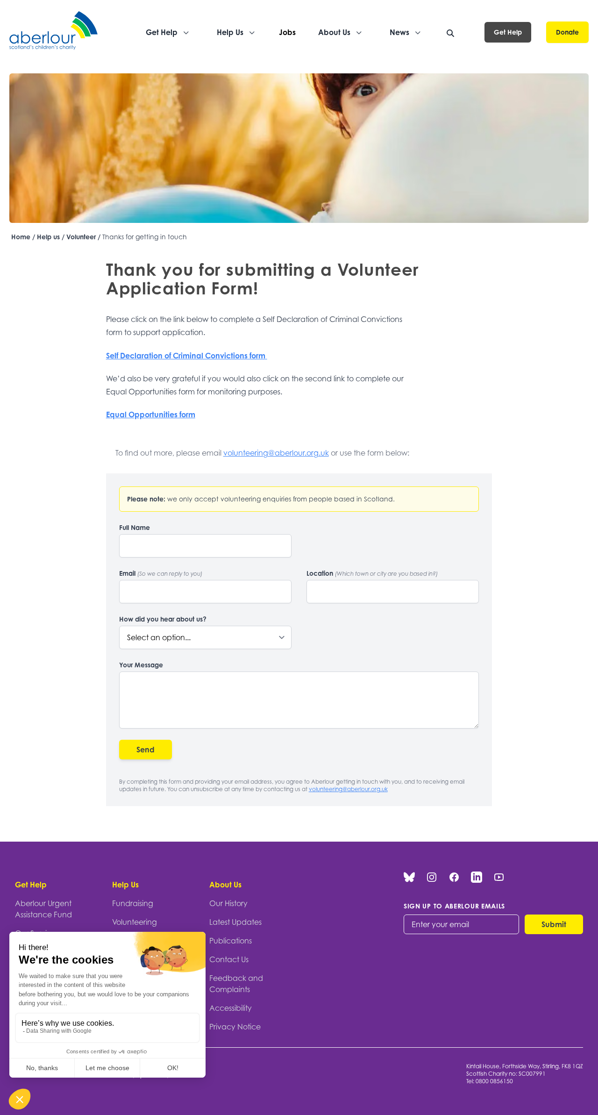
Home (20, 237)
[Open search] (450, 33)
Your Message (141, 665)
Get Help (508, 32)
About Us (225, 884)
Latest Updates (235, 922)
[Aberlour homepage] (54, 32)
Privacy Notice (235, 1026)
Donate (567, 32)
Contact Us (229, 959)
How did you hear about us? (162, 619)
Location (372, 573)
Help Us (125, 884)
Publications (230, 940)
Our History (228, 903)
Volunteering (134, 922)
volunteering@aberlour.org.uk (276, 452)
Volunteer (81, 237)
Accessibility (230, 1008)
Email (160, 573)
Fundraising (132, 903)
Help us (48, 237)
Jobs (287, 32)
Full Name (134, 527)
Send (145, 749)
